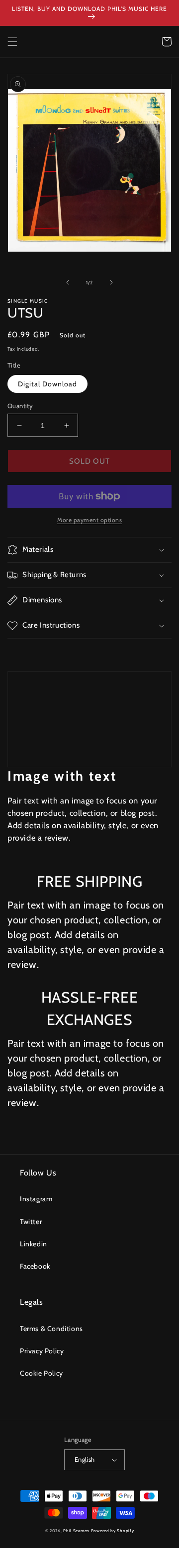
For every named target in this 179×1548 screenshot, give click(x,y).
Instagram (36, 1198)
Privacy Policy (42, 1350)
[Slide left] (68, 282)
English (85, 1459)
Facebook (35, 1266)
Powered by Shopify (112, 1530)
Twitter (31, 1221)
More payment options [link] (89, 520)
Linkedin (33, 1243)
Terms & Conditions (51, 1328)
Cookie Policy (41, 1373)
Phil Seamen (76, 1530)
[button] (12, 42)
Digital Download (47, 383)
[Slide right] (111, 282)
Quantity (20, 406)
